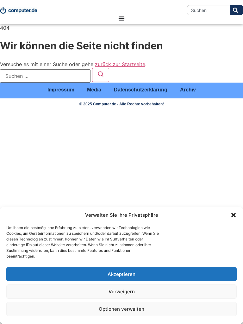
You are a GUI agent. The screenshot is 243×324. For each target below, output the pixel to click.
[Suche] (236, 10)
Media (94, 89)
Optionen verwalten (121, 309)
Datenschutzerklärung (140, 89)
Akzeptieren (121, 274)
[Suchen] (100, 75)
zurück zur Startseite (120, 64)
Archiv (188, 89)
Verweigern (122, 292)
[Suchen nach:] (45, 76)
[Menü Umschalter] (121, 18)
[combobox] (208, 10)
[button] (233, 215)
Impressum (60, 89)
